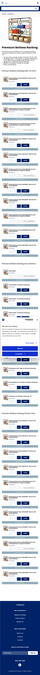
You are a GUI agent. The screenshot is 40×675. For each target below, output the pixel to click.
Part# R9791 (12, 370)
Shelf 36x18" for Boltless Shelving (19, 285)
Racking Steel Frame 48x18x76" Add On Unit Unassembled (22, 139)
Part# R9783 (12, 273)
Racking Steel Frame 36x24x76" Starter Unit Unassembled (22, 436)
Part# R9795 (12, 384)
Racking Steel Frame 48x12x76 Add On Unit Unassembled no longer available (22, 124)
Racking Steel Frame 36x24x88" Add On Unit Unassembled (22, 200)
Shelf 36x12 (12, 271)
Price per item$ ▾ (20, 119)
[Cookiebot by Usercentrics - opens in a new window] (25, 320)
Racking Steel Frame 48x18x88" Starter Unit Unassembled (22, 558)
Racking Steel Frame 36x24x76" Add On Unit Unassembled (22, 94)
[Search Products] (36, 8)
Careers (20, 637)
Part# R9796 (12, 398)
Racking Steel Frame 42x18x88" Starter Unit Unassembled (22, 527)
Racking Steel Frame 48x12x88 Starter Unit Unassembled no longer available (22, 542)
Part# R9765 (12, 530)
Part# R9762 (12, 484)
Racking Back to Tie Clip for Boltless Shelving (23, 382)
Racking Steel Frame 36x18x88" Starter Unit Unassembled (22, 497)
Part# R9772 (12, 111)
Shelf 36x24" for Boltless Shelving (19, 299)
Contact (20, 640)
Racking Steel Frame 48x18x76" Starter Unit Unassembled (22, 451)
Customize (18, 354)
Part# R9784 (12, 287)
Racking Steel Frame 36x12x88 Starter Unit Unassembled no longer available (22, 482)
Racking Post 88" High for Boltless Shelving (22, 368)
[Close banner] (37, 319)
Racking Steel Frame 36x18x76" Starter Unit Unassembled (22, 421)
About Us (20, 633)
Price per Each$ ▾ (20, 88)
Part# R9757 (12, 439)
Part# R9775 (12, 157)
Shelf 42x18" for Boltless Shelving (19, 312)
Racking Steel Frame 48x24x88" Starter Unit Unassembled (22, 573)
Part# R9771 (11, 96)
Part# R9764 (12, 515)
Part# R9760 (12, 454)
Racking (10, 14)
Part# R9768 (12, 576)
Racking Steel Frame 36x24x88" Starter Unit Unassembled (22, 512)
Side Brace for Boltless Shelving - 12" (20, 396)
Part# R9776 (12, 172)
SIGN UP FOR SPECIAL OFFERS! (20, 647)
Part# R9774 (12, 142)
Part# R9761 (12, 469)
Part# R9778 (12, 203)
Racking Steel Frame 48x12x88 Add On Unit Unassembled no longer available (22, 215)
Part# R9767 (12, 560)
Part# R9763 (12, 500)
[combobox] (20, 8)
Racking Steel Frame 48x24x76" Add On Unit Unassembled (22, 154)
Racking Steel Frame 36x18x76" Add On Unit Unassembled (22, 78)
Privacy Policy (20, 618)
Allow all (20, 348)
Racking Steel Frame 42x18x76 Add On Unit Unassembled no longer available (22, 109)
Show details (30, 343)
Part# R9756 (12, 424)
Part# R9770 (12, 81)
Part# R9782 (12, 248)
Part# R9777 (12, 187)
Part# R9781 (12, 233)
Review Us (20, 622)
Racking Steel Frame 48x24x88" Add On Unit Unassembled (22, 245)
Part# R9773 (12, 127)
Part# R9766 (12, 545)
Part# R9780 (12, 218)
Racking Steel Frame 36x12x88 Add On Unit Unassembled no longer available (22, 169)
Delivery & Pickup (20, 615)
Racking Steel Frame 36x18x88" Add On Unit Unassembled (22, 185)
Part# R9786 (12, 314)
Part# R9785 (12, 300)
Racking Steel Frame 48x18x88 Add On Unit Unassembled (22, 230)
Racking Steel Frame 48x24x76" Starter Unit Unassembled (22, 466)
